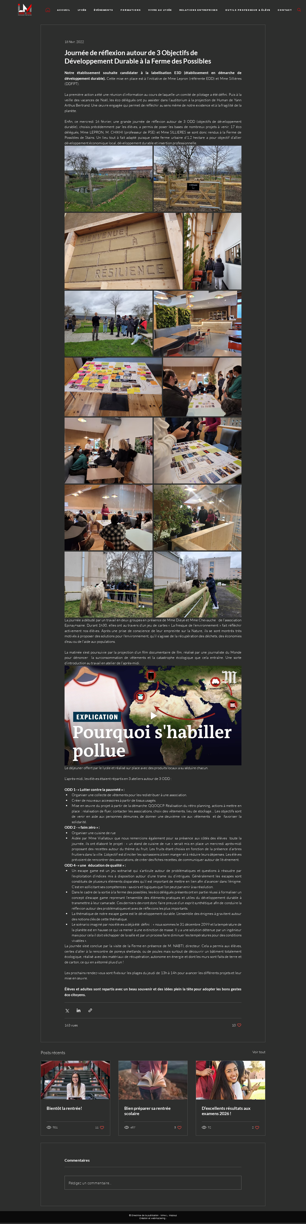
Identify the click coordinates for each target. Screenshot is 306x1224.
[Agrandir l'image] (109, 179)
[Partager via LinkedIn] (78, 1010)
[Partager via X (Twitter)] (67, 1010)
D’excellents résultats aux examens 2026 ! (226, 1111)
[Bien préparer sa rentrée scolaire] (153, 1080)
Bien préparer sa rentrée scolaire (147, 1111)
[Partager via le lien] (90, 1010)
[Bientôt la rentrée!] (75, 1080)
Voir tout (258, 1052)
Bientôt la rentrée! (64, 1108)
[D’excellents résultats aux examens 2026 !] (230, 1080)
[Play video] (153, 715)
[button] (82, 10)
